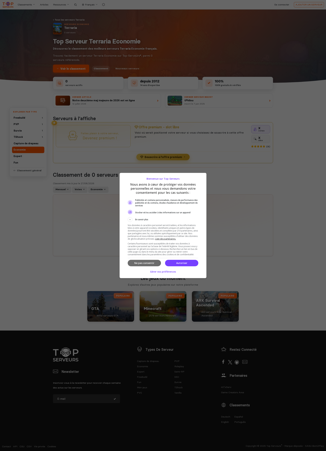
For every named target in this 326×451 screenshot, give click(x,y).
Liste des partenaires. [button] (165, 238)
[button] (163, 219)
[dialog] (163, 225)
